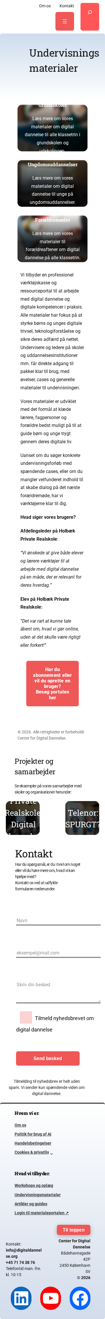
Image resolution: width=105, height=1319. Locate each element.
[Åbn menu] (64, 21)
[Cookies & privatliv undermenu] (51, 1152)
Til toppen (74, 1230)
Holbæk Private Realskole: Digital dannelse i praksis (23, 818)
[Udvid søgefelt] (89, 17)
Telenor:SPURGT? (82, 818)
